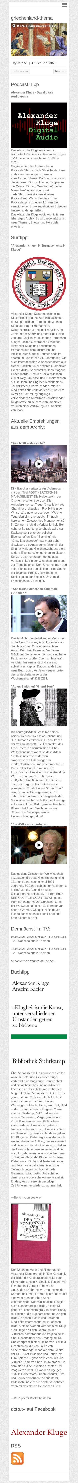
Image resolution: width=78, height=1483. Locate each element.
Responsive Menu (64, 5)
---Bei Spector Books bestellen (31, 1398)
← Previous (20, 71)
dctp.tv (21, 63)
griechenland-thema (32, 18)
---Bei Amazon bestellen (26, 1197)
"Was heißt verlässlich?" (28, 443)
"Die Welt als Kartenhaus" (29, 824)
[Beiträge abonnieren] (17, 1454)
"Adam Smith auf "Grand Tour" (32, 686)
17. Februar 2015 (43, 63)
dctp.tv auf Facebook (33, 1409)
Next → (60, 71)
